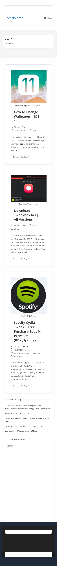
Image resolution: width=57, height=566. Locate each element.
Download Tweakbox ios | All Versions (26, 215)
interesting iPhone (22, 353)
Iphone (36, 130)
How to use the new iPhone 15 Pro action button (24, 426)
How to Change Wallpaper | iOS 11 (26, 116)
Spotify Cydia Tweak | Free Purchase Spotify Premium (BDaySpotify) (27, 331)
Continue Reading (22, 157)
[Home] (6, 43)
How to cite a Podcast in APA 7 (17, 413)
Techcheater (14, 18)
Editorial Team (20, 127)
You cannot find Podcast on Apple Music (21, 431)
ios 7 (11, 43)
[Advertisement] (28, 482)
